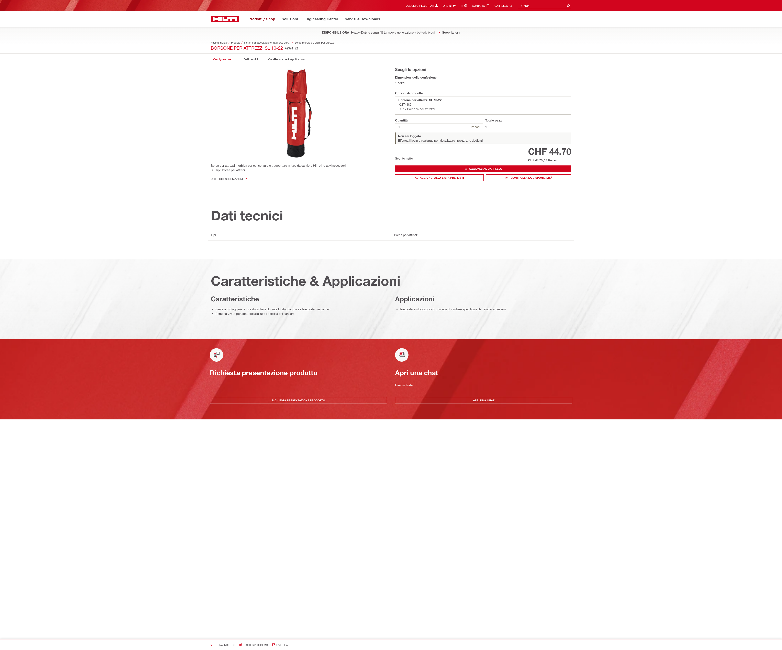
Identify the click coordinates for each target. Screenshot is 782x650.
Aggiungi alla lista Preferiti (442, 177)
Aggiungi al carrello (485, 168)
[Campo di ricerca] (568, 5)
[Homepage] (225, 19)
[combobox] (544, 5)
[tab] (222, 59)
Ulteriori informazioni (227, 178)
